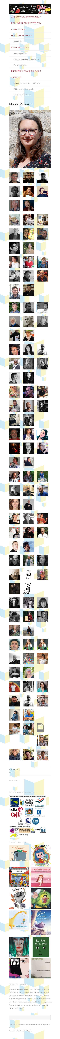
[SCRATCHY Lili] (41, 855)
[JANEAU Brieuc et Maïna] (19, 920)
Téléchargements (20, 53)
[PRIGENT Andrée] (19, 853)
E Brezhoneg (18, 29)
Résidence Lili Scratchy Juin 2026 (27, 83)
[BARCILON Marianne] (41, 876)
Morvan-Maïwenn (21, 104)
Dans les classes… (21, 65)
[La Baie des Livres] (30, 8)
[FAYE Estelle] (19, 946)
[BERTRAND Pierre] (41, 898)
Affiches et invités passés (23, 89)
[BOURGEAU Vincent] (41, 946)
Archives (16, 77)
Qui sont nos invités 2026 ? (26, 17)
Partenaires (18, 41)
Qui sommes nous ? (21, 35)
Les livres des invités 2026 (26, 23)
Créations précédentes (22, 94)
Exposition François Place (26, 71)
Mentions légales (38, 1024)
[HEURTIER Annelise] (19, 968)
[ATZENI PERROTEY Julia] (19, 876)
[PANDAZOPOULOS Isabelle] (19, 898)
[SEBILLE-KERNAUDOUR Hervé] (41, 968)
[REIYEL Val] (41, 922)
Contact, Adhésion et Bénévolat (26, 59)
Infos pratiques (20, 47)
